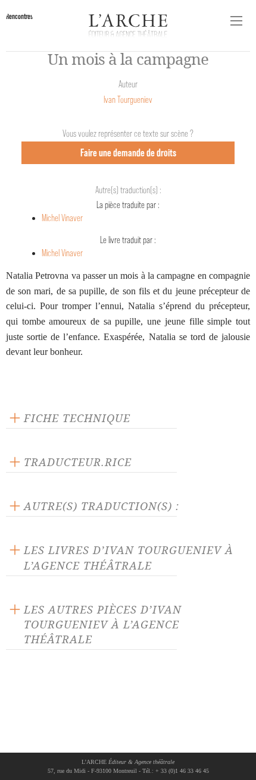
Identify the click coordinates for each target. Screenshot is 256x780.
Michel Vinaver (62, 218)
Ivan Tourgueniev (128, 100)
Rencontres (19, 16)
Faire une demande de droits (128, 152)
